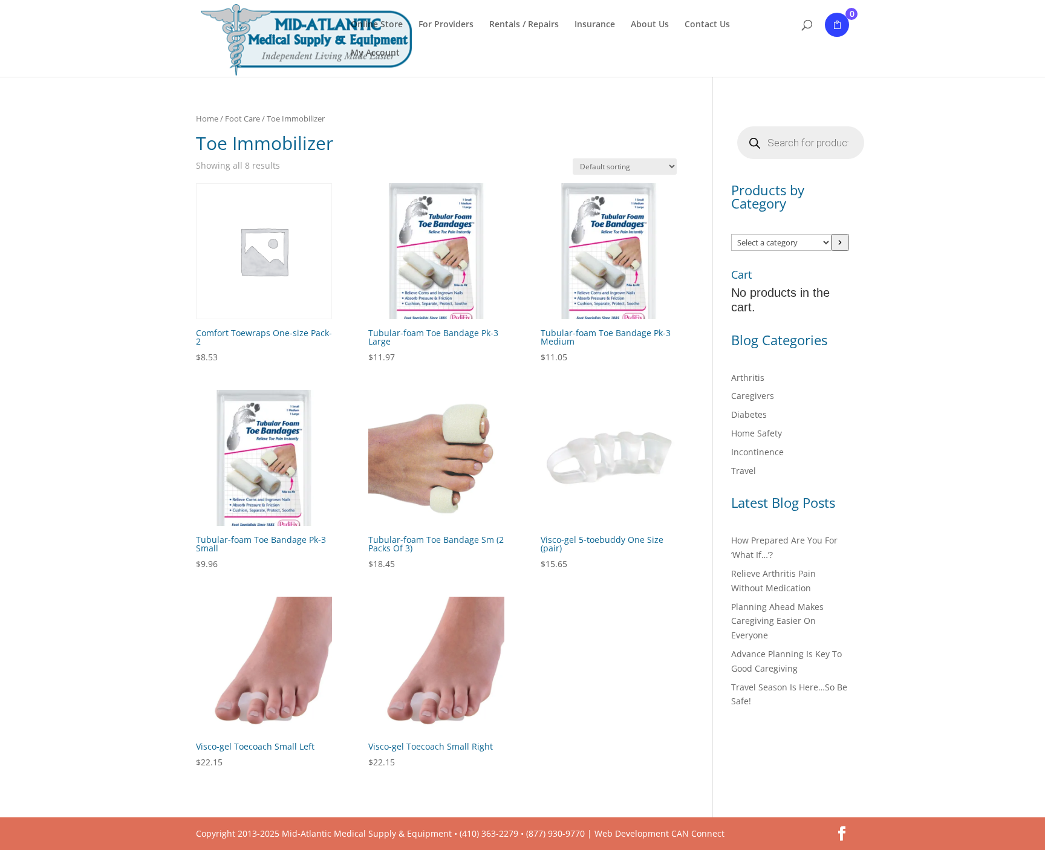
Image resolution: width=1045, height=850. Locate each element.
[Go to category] (840, 242)
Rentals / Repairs (524, 25)
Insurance (595, 25)
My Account (375, 53)
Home (207, 118)
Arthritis (747, 377)
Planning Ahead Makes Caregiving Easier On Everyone (777, 621)
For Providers (446, 25)
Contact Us (707, 25)
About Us (650, 25)
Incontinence (757, 452)
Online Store (377, 25)
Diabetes (749, 414)
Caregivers (752, 395)
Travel (743, 470)
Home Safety (756, 433)
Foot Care (242, 118)
